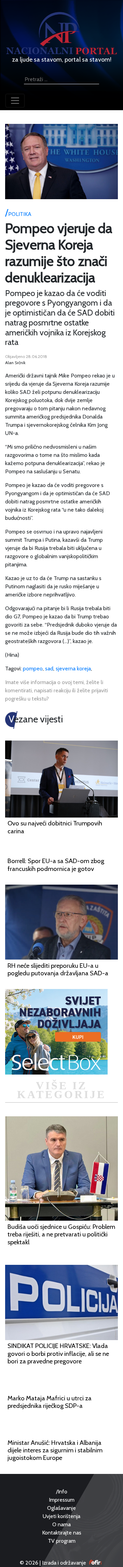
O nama (61, 1524)
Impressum (61, 1500)
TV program (62, 1541)
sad (49, 668)
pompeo (33, 668)
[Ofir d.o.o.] (95, 1562)
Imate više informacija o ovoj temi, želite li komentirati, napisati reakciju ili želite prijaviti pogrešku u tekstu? (56, 690)
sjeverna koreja (73, 668)
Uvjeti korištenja (61, 1516)
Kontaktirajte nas (61, 1532)
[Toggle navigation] (15, 100)
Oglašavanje (61, 1508)
